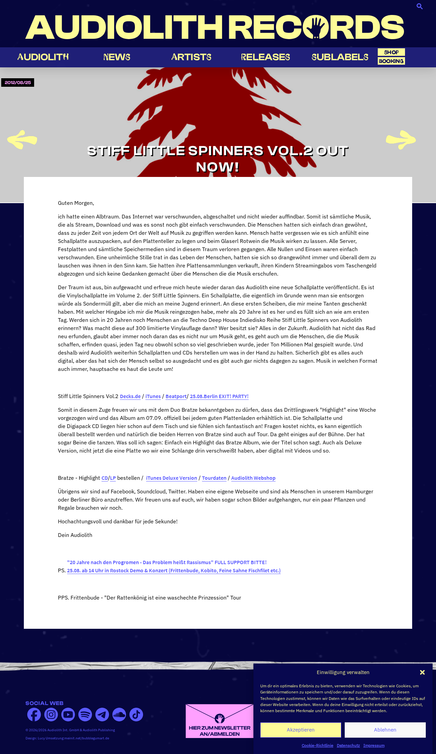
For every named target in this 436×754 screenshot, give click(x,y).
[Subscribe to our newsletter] (220, 720)
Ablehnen (385, 729)
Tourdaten (214, 477)
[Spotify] (85, 714)
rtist (191, 57)
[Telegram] (102, 714)
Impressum (374, 745)
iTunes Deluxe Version (171, 477)
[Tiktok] (136, 714)
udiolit (42, 57)
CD (105, 477)
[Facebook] (34, 714)
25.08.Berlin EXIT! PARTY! (219, 396)
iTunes (153, 396)
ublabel (340, 57)
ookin (391, 61)
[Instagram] (51, 714)
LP (113, 477)
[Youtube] (68, 714)
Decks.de (130, 396)
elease (265, 57)
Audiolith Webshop (253, 477)
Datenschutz (348, 745)
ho (391, 52)
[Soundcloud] (119, 714)
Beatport (176, 396)
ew (117, 57)
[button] (422, 672)
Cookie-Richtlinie (317, 745)
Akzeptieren (301, 729)
